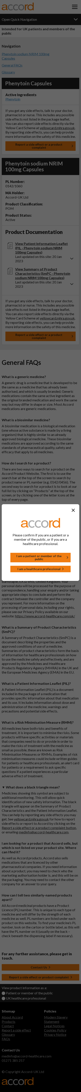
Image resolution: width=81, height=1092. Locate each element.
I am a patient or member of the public (39, 557)
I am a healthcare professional (38, 569)
